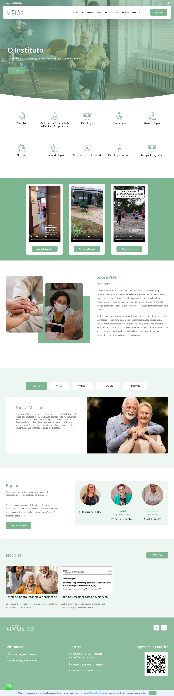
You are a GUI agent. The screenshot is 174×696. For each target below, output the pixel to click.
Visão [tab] (59, 386)
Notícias (125, 12)
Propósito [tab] (108, 386)
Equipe (115, 12)
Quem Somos (87, 12)
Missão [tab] (36, 386)
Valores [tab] (82, 386)
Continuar (152, 693)
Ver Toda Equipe (18, 525)
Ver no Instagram (45, 249)
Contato (158, 12)
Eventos (136, 12)
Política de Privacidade (96, 693)
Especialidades (103, 12)
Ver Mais (159, 555)
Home (75, 12)
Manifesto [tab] (135, 386)
